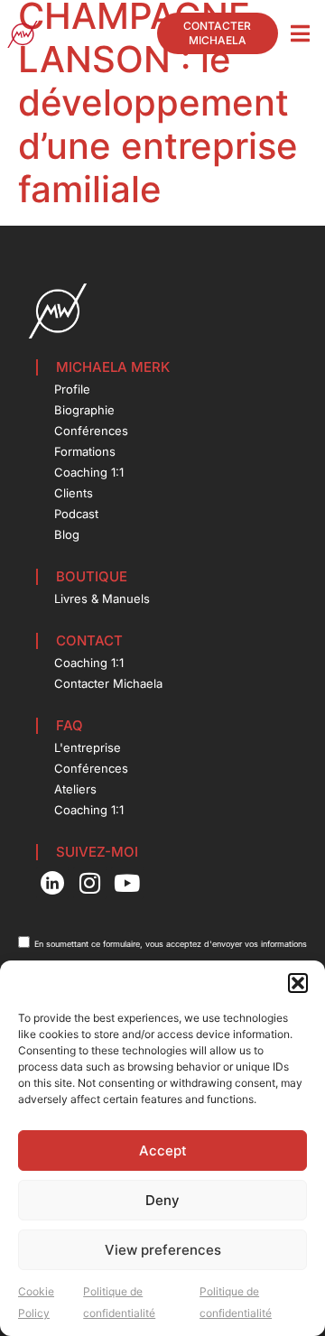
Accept (163, 1150)
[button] (298, 983)
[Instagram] (89, 883)
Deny (162, 1200)
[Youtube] (127, 883)
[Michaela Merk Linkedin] (52, 883)
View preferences (163, 1249)
